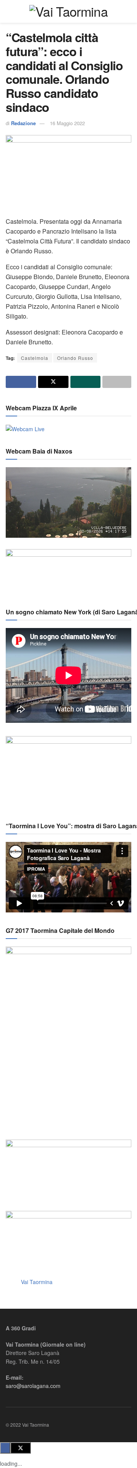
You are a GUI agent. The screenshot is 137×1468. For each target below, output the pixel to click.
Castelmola (34, 358)
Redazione (23, 123)
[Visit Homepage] (68, 11)
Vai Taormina (37, 1282)
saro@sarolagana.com (33, 1385)
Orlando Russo (75, 358)
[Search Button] (128, 11)
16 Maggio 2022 (67, 123)
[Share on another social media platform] (116, 382)
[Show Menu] (9, 11)
